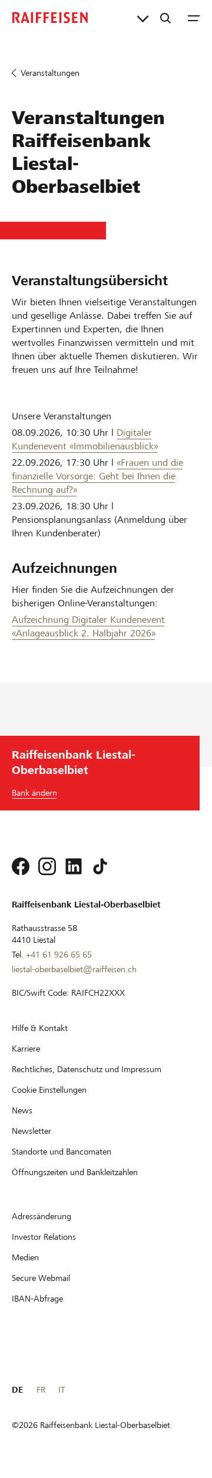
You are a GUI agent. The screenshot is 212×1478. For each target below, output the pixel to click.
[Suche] (165, 17)
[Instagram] (47, 866)
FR (41, 1389)
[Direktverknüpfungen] (143, 17)
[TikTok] (100, 866)
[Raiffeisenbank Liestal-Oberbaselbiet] (50, 17)
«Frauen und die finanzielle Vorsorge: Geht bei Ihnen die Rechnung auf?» (97, 476)
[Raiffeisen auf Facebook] (20, 866)
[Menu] (193, 17)
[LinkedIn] (73, 866)
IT (61, 1389)
